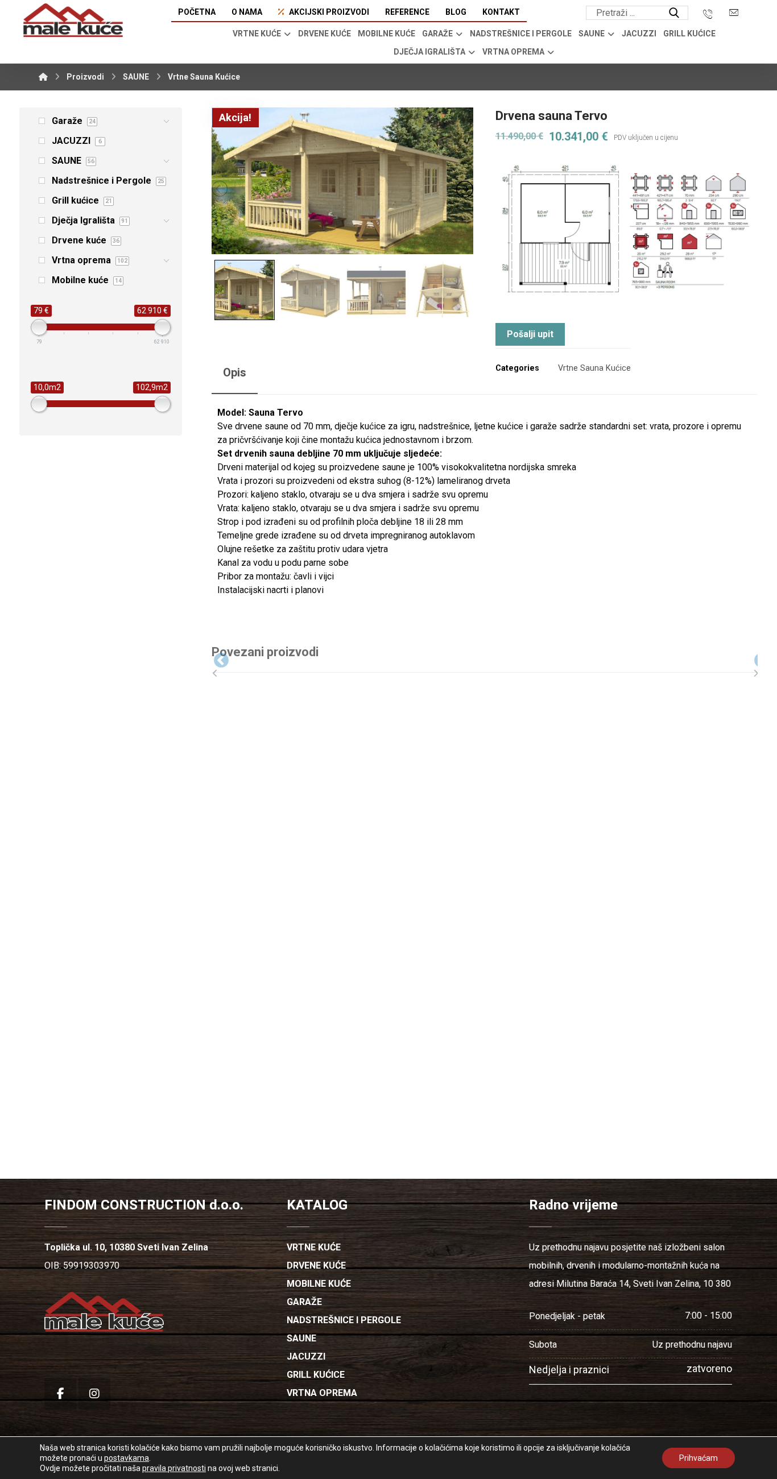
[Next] (753, 658)
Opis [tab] (234, 372)
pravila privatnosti (174, 1468)
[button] (674, 13)
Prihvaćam (698, 1458)
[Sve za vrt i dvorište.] (73, 20)
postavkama (126, 1458)
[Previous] (212, 658)
